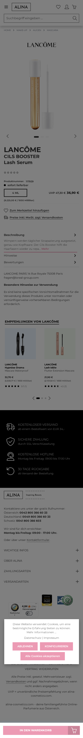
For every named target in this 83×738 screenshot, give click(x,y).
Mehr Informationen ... (41, 632)
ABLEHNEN (25, 646)
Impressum (51, 638)
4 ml (15, 193)
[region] (41, 99)
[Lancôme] (41, 44)
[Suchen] (75, 18)
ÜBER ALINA (13, 560)
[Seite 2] (42, 398)
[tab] (40, 242)
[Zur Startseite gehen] (21, 7)
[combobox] (37, 18)
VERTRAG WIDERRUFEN (41, 669)
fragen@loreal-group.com (21, 277)
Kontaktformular (38, 540)
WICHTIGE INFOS (16, 550)
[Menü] (8, 7)
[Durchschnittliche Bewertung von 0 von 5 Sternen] (13, 172)
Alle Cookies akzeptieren (42, 656)
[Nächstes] (75, 136)
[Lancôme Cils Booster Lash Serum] (41, 94)
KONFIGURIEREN (56, 646)
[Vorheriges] (8, 136)
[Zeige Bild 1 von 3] (36, 137)
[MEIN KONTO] (67, 7)
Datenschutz (32, 638)
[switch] (29, 613)
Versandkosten (16, 681)
